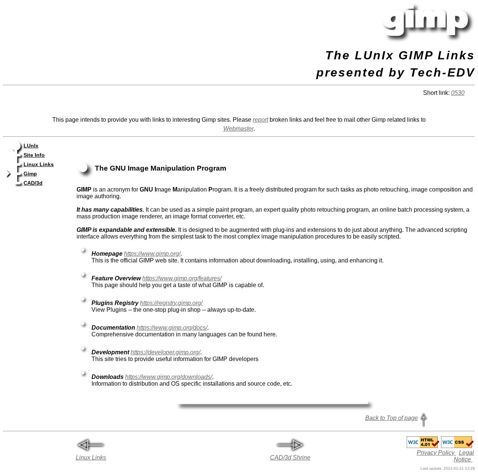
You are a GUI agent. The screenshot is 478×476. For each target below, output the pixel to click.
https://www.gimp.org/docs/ (172, 327)
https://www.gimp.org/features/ (181, 278)
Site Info (34, 155)
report (260, 119)
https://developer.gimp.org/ (165, 352)
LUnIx (31, 146)
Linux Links (39, 164)
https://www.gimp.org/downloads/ (168, 377)
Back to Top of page (391, 418)
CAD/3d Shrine (290, 457)
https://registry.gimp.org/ (171, 303)
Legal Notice (464, 456)
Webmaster (238, 128)
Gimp (30, 174)
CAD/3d (33, 183)
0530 (458, 93)
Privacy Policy (436, 452)
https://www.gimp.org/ (152, 254)
